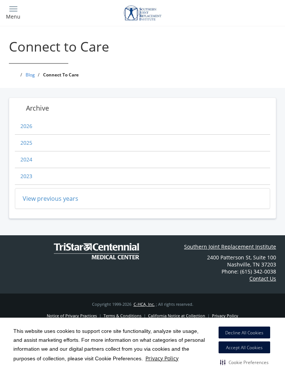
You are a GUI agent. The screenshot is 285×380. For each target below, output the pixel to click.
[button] (244, 362)
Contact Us (262, 278)
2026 (26, 126)
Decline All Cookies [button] (244, 333)
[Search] (245, 12)
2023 (26, 176)
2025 (26, 142)
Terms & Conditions (122, 315)
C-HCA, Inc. (144, 304)
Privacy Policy (161, 358)
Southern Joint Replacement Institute (230, 246)
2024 (26, 159)
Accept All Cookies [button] (244, 347)
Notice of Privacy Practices (72, 315)
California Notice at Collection (176, 315)
